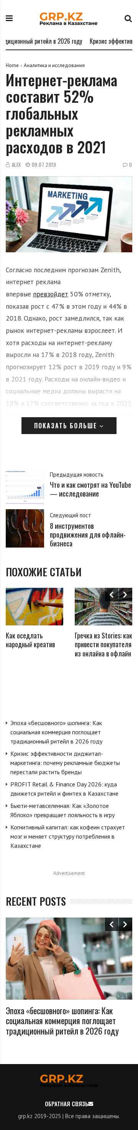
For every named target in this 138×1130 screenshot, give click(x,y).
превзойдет (50, 293)
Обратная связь (66, 1103)
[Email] (90, 1104)
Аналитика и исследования (54, 65)
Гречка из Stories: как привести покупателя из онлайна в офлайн (103, 644)
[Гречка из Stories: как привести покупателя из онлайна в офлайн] (103, 606)
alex (16, 164)
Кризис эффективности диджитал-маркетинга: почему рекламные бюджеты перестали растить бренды (65, 763)
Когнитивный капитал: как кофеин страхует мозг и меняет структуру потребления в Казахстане (67, 836)
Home (12, 65)
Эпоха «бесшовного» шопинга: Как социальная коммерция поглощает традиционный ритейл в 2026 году (56, 732)
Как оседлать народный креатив (30, 639)
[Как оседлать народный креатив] (34, 606)
